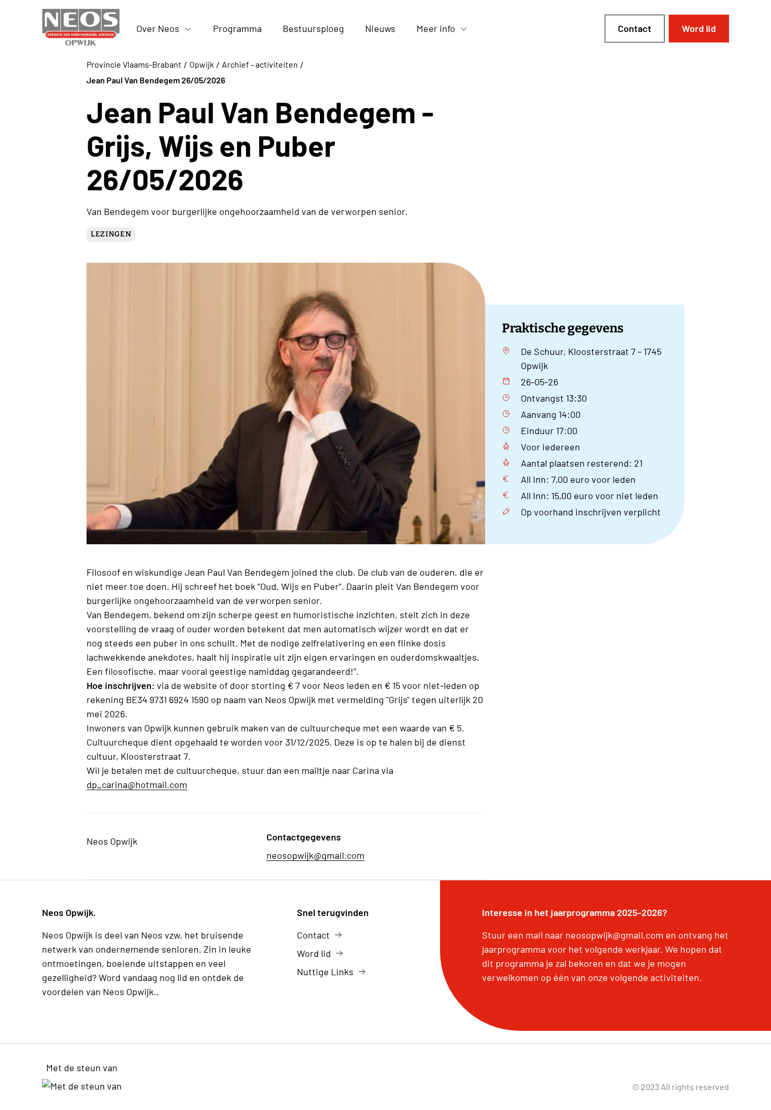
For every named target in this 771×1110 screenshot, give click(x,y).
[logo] (81, 28)
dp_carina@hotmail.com (137, 784)
